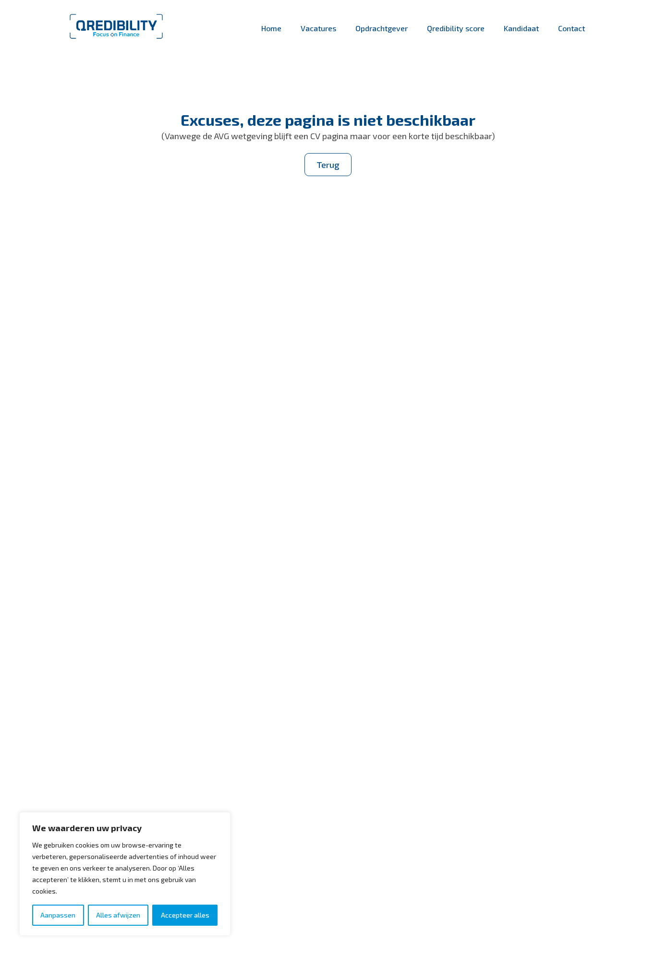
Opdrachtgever (381, 28)
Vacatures (318, 28)
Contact (571, 28)
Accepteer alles (185, 915)
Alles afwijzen (118, 915)
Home (271, 28)
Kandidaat (521, 28)
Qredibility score (456, 28)
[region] (125, 874)
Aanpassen (57, 915)
